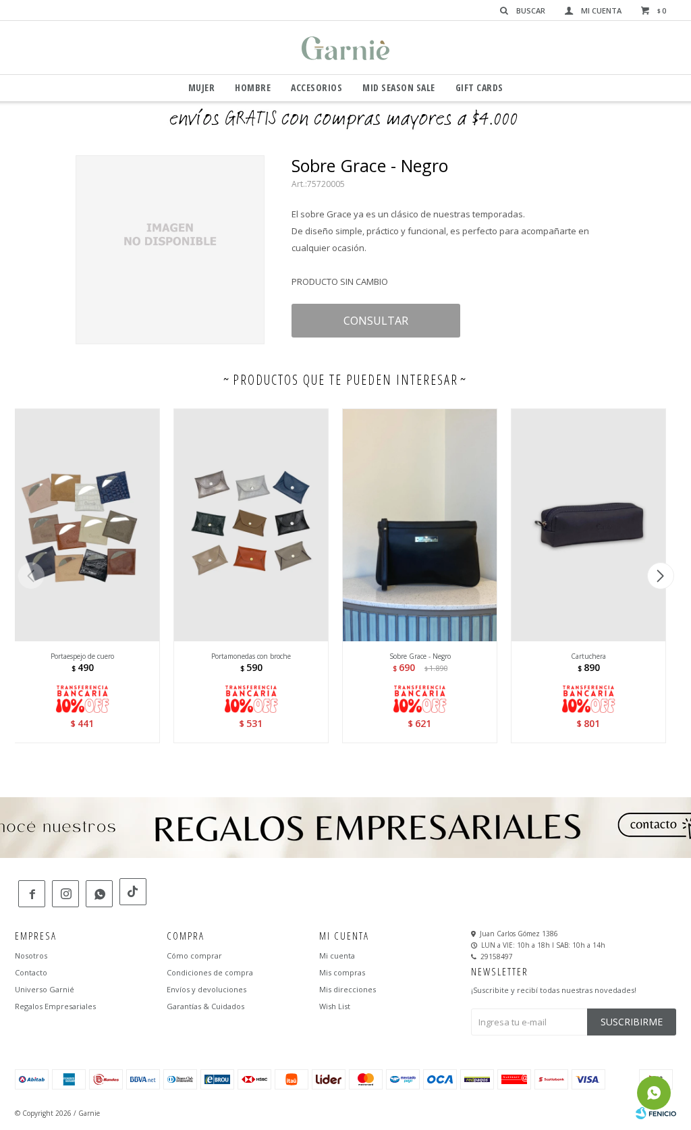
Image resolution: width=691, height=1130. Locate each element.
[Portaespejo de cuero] (82, 524)
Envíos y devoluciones (206, 989)
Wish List (334, 1006)
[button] (660, 576)
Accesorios (316, 87)
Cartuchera (588, 656)
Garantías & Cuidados (205, 1006)
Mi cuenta (337, 955)
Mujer (201, 87)
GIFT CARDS (479, 87)
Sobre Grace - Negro (420, 656)
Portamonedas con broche (251, 656)
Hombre (253, 87)
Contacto (31, 972)
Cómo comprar (194, 955)
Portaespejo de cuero (82, 656)
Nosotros (31, 955)
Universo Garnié (44, 989)
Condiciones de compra (210, 972)
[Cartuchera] (588, 524)
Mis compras (342, 972)
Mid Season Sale (398, 87)
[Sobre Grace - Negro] (419, 524)
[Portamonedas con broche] (251, 524)
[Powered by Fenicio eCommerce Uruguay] (656, 1113)
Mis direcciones (347, 989)
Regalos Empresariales (55, 1006)
